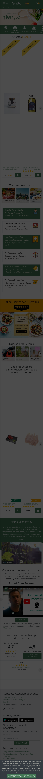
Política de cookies (7, 771)
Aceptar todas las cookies (21, 776)
